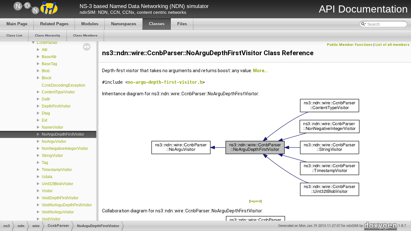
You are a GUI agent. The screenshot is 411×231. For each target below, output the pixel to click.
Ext (44, 120)
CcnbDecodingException (63, 85)
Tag (45, 162)
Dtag (46, 113)
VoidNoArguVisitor (58, 212)
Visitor (47, 191)
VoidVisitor (51, 219)
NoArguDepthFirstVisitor (63, 134)
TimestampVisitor (57, 169)
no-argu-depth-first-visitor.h (165, 82)
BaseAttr (49, 57)
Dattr (46, 99)
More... (260, 70)
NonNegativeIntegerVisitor (65, 148)
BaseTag (49, 64)
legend (255, 201)
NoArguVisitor (54, 141)
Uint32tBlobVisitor (57, 184)
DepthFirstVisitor (56, 106)
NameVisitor (52, 127)
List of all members (392, 45)
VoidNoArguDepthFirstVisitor (67, 205)
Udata (47, 177)
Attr (45, 49)
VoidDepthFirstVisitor (60, 198)
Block (46, 78)
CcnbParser (47, 42)
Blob (46, 71)
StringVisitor (52, 155)
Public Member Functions (349, 45)
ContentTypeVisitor (58, 92)
